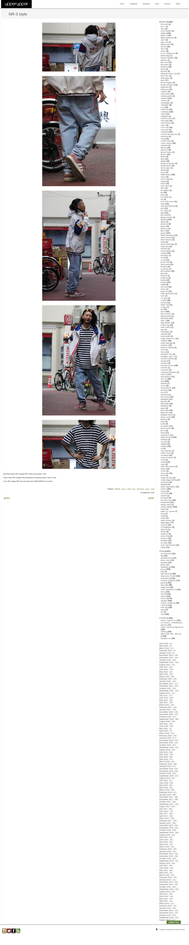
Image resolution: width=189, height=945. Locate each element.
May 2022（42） (166, 672)
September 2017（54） (169, 804)
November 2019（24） (169, 743)
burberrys (165, 89)
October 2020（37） (168, 717)
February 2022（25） (168, 679)
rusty (163, 464)
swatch (163, 496)
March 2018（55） (167, 790)
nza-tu (163, 386)
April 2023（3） (166, 646)
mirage (163, 361)
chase (163, 114)
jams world (165, 264)
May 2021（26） (166, 700)
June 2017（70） (166, 811)
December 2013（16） (169, 910)
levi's (133, 489)
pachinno (164, 395)
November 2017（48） (169, 799)
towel (163, 610)
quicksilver (165, 435)
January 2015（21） (168, 880)
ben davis (165, 65)
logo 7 (163, 321)
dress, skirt (165, 560)
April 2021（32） (166, 702)
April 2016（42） (166, 844)
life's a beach (166, 314)
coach (163, 125)
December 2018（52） (169, 769)
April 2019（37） (166, 759)
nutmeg (164, 383)
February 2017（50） (168, 821)
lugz (162, 330)
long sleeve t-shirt (168, 576)
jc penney (165, 269)
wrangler (164, 541)
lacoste (164, 303)
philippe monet (166, 415)
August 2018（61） (167, 778)
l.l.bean (164, 300)
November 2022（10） (169, 658)
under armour (166, 520)
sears (163, 475)
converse (164, 136)
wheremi (164, 529)
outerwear (165, 578)
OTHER (162, 618)
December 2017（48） (169, 797)
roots (163, 460)
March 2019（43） (167, 761)
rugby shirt (165, 587)
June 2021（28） (166, 698)
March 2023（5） (167, 648)
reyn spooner (166, 451)
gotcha (163, 226)
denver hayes (166, 152)
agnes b (164, 35)
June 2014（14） (166, 896)
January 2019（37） (168, 766)
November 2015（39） (169, 856)
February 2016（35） (168, 849)
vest (162, 614)
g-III (162, 208)
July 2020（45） (166, 724)
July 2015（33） (166, 865)
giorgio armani (166, 217)
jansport (164, 267)
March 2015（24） (167, 875)
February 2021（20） (168, 707)
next (151, 498)
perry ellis (165, 410)
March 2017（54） (167, 818)
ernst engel (165, 179)
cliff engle (165, 121)
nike (162, 381)
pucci (163, 431)
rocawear (164, 455)
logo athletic (166, 323)
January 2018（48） (168, 795)
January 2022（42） (168, 681)
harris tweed (166, 237)
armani (163, 47)
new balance (166, 377)
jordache (164, 278)
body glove (165, 78)
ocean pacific (166, 388)
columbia (164, 132)
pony (163, 422)
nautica (164, 374)
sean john (165, 473)
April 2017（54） (166, 816)
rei (162, 448)
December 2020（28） (169, 712)
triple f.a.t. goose (167, 511)
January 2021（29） (168, 710)
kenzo (163, 289)
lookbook (146, 4)
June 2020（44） (166, 726)
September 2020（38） (169, 719)
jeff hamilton (166, 271)
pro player (165, 426)
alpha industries (167, 38)
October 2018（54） (168, 773)
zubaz (163, 547)
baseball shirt (166, 558)
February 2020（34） (168, 736)
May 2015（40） (166, 870)
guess (124, 489)
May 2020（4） (166, 728)
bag (162, 556)
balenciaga (165, 56)
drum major (165, 168)
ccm (162, 107)
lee (162, 309)
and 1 (163, 40)
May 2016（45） (166, 842)
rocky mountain (167, 457)
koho (163, 296)
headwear (165, 567)
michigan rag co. (167, 356)
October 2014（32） (168, 887)
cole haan (165, 130)
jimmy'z (164, 276)
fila (162, 193)
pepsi (163, 408)
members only (166, 354)
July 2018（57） (166, 780)
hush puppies (166, 251)
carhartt (164, 98)
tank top (164, 607)
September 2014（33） (169, 889)
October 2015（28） (168, 858)
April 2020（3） (166, 731)
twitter (9, 931)
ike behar (164, 255)
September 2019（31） (169, 747)
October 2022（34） (168, 660)
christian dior (166, 118)
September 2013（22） (169, 917)
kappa (163, 285)
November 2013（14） (169, 913)
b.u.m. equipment (168, 53)
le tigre (163, 307)
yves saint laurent (168, 545)
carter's (164, 100)
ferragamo (165, 190)
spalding (164, 484)
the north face (166, 500)
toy (162, 612)
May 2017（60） (166, 813)
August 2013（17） (167, 920)
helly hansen (166, 240)
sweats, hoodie (167, 603)
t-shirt (152, 489)
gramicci (164, 229)
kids (162, 572)
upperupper (165, 523)
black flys (165, 76)
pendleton (165, 406)
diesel (163, 157)
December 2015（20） (169, 854)
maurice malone (167, 347)
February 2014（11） (168, 906)
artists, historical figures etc (172, 627)
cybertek (164, 145)
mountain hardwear (168, 372)
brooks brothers (167, 85)
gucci (163, 231)
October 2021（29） (168, 688)
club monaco (166, 123)
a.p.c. (163, 26)
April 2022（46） (166, 674)
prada (163, 424)
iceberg (164, 253)
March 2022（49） (167, 676)
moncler (164, 368)
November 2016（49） (169, 828)
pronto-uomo (166, 428)
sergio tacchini (167, 478)
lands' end (165, 305)
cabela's (164, 92)
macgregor (165, 332)
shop (157, 4)
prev (7, 498)
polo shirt (164, 585)
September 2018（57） (169, 776)
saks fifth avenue (168, 466)
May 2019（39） (166, 757)
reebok (163, 446)
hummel (164, 249)
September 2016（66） (169, 832)
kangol (163, 282)
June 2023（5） (166, 643)
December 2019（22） (169, 740)
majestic (164, 341)
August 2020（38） (167, 721)
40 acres (164, 24)
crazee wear (166, 141)
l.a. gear (164, 298)
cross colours (166, 143)
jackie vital (165, 262)
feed (18, 931)
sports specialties (168, 487)
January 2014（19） (168, 908)
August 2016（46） (167, 835)
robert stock (166, 453)
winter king (165, 536)
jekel (162, 273)
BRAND (117, 489)
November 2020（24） (169, 714)
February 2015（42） (168, 877)
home (122, 4)
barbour (164, 60)
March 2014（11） (167, 903)
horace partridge (167, 244)
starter (163, 489)
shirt (162, 594)
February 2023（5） (168, 650)
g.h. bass (164, 210)
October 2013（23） (168, 915)
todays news (166, 505)
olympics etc (166, 638)
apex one (164, 42)
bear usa (164, 62)
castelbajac (165, 103)
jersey (163, 569)
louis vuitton (166, 327)
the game (164, 498)
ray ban (164, 442)
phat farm (164, 413)
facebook (13, 931)
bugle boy (165, 87)
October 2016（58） (168, 830)
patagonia (165, 399)
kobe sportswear (167, 294)
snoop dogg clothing (169, 480)
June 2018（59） (166, 783)
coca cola (165, 127)
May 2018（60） (166, 785)
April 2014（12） (166, 901)
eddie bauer (165, 175)
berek (163, 69)
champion (165, 112)
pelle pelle (165, 404)
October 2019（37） (168, 745)
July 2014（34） (166, 894)
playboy (164, 419)
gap (162, 213)
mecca (163, 352)
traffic (163, 509)
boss (163, 80)
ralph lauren (165, 437)
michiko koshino (167, 359)
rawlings (164, 440)
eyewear (164, 563)
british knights (166, 83)
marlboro (164, 345)
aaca (163, 29)
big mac (164, 71)
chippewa (164, 116)
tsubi (163, 516)
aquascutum (166, 44)
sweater (164, 601)
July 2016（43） (166, 837)
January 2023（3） (167, 653)
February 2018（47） (168, 792)
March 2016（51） (167, 847)
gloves (163, 565)
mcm (163, 350)
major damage (166, 343)
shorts (163, 598)
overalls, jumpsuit (168, 580)
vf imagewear (166, 527)
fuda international (168, 206)
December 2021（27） (169, 684)
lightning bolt (166, 316)
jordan (163, 280)
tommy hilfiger (166, 507)
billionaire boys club (169, 74)
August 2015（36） (167, 863)
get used (164, 215)
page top (174, 922)
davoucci (164, 150)
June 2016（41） (166, 840)
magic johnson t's (168, 339)
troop (163, 514)
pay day (164, 401)
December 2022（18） (169, 655)
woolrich (164, 538)
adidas (163, 33)
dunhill (163, 170)
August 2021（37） (167, 693)
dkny (163, 159)
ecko (163, 172)
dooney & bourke (167, 163)
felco (163, 188)
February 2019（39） (168, 764)
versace (164, 525)
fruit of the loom (167, 201)
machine (164, 334)
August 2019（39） (167, 750)
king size (164, 291)
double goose (166, 166)
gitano (163, 222)
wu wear (164, 543)
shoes (163, 596)
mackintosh (165, 336)
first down (165, 197)
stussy (163, 491)
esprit (163, 184)
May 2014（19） (166, 899)
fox (162, 199)
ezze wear (165, 186)
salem (163, 469)
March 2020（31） (167, 733)
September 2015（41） (169, 861)
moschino (165, 370)
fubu (162, 204)
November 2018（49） (169, 771)
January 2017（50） (168, 823)
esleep (163, 181)
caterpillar (165, 105)
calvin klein (165, 94)
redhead (164, 444)
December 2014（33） (169, 882)
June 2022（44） (166, 669)
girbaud (164, 219)
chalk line (164, 109)
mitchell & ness (167, 365)
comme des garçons (169, 134)
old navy (164, 390)
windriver (164, 534)
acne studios (166, 31)
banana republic (167, 58)
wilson (163, 532)
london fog (165, 325)
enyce (163, 177)
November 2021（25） (169, 686)
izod (162, 258)
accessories (166, 554)
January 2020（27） (168, 738)
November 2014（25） (169, 884)
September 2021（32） (169, 691)
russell (163, 462)
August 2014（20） (167, 891)
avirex (163, 51)
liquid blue (165, 318)
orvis (163, 392)
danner (163, 148)
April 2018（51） (166, 788)
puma (163, 433)
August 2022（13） (167, 665)
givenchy (164, 224)
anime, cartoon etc (168, 620)
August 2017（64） (167, 806)
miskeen (164, 363)
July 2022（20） (166, 667)
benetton (164, 67)
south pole (165, 482)
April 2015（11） (166, 873)
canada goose (166, 96)
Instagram (4, 931)
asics (163, 49)
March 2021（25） (167, 705)
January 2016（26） (168, 851)
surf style (164, 493)
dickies (163, 154)
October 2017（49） (168, 802)
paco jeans (165, 397)
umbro (163, 518)
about (178, 4)
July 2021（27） (166, 695)
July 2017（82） (166, 809)
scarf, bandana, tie (168, 589)
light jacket (140, 489)
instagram (133, 4)
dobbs (163, 161)
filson (163, 195)
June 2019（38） (166, 754)
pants (147, 489)
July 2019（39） (166, 752)
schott (163, 471)
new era (164, 379)
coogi (163, 139)
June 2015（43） (166, 868)
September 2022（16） (169, 662)
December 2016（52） (169, 825)
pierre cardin (166, 417)
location (167, 4)
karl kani (164, 287)
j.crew (163, 260)
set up (163, 592)
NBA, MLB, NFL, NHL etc (171, 634)
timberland (165, 502)
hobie (163, 242)
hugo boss (165, 246)
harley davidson (167, 235)
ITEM (129, 489)
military (164, 632)
